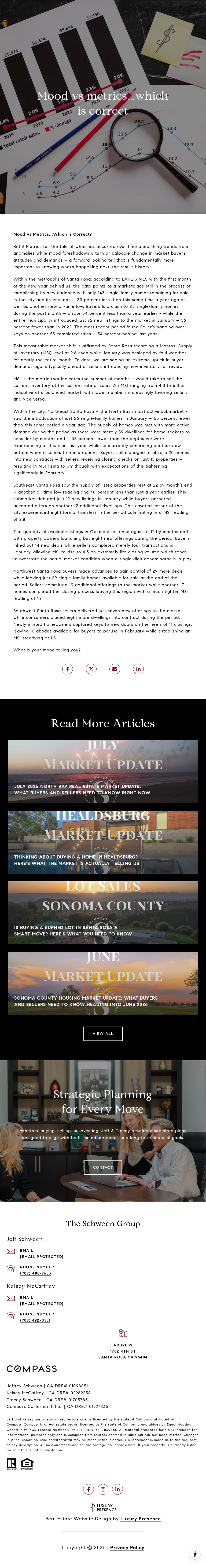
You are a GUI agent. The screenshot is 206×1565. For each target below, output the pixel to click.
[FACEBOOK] (88, 1489)
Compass (31, 1424)
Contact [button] (103, 1167)
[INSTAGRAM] (103, 1489)
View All (103, 1033)
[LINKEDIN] (117, 1489)
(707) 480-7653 (35, 1273)
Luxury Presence (140, 1519)
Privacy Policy (127, 1548)
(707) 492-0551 (35, 1320)
